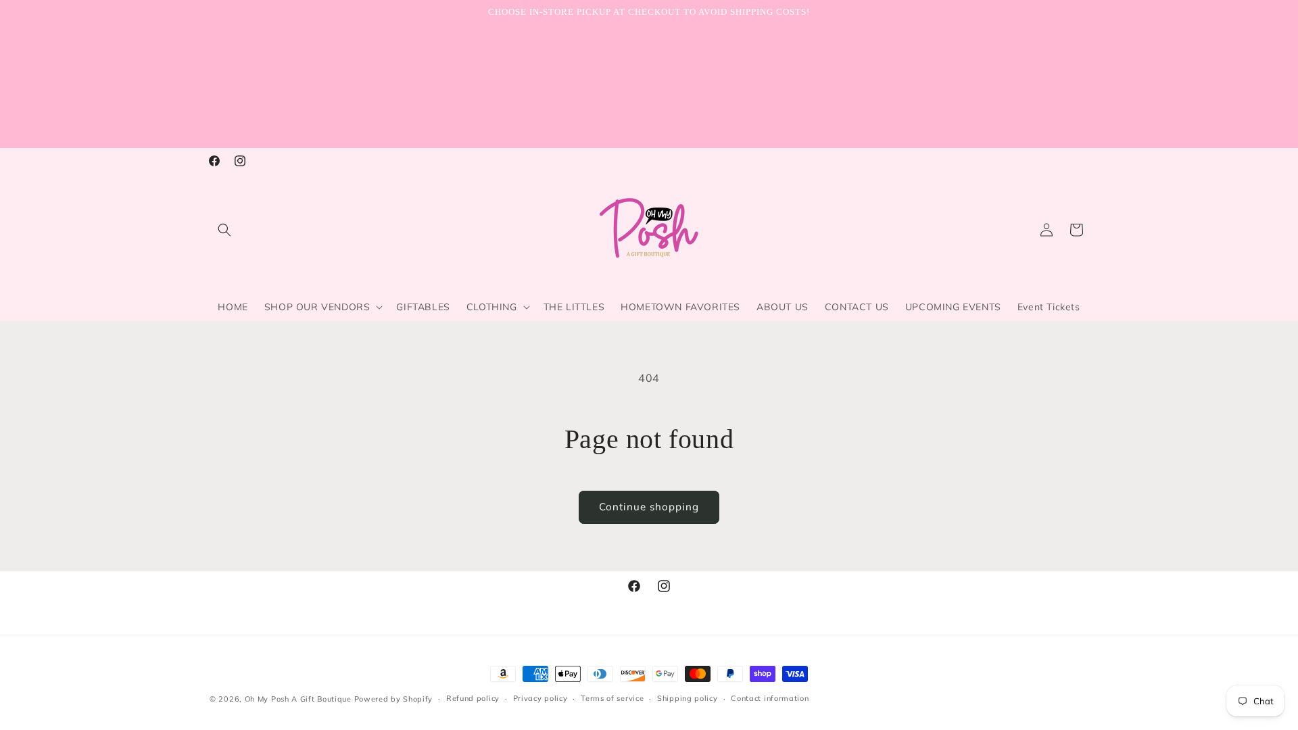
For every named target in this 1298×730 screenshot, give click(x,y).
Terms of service (612, 698)
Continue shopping (649, 506)
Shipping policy (687, 698)
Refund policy (473, 698)
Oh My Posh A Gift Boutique (298, 699)
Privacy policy (540, 698)
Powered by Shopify (393, 699)
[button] (224, 230)
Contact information (770, 698)
